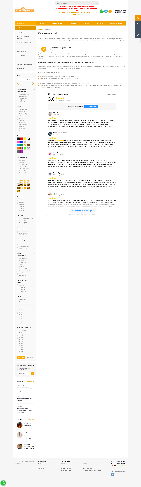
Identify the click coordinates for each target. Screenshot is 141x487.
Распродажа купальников (24, 32)
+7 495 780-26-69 (119, 10)
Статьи (85, 463)
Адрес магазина (116, 23)
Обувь (18, 59)
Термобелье (20, 68)
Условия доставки (66, 468)
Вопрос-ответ (87, 466)
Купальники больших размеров (23, 37)
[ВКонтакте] (112, 474)
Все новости (30, 381)
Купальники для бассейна (24, 42)
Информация (65, 461)
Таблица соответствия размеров (93, 470)
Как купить (64, 463)
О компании (41, 463)
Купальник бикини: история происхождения (29, 446)
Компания (42, 461)
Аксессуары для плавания (24, 64)
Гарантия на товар (66, 470)
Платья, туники (21, 46)
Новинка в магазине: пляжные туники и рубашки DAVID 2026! (25, 410)
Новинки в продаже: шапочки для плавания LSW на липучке (25, 388)
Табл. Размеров (56, 23)
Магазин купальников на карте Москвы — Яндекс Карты (82, 214)
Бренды (86, 23)
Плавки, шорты (21, 51)
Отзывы (100, 23)
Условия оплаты (65, 466)
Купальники (20, 27)
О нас (42, 23)
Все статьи (31, 419)
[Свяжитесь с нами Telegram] (106, 12)
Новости (40, 466)
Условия (73, 23)
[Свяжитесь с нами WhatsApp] (101, 11)
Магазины (41, 468)
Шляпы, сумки (21, 55)
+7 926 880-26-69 (119, 12)
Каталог (22, 23)
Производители (87, 468)
